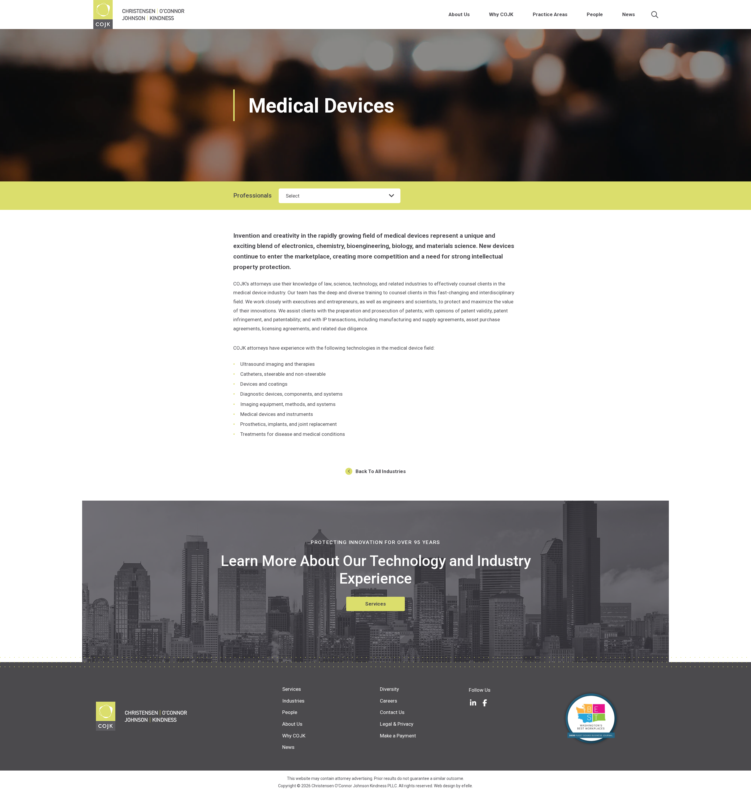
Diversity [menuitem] (389, 689)
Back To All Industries (381, 471)
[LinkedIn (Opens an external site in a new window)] (473, 702)
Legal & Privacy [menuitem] (396, 724)
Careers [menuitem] (388, 701)
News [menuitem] (628, 14)
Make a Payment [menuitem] (398, 736)
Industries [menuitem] (293, 701)
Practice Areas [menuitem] (550, 14)
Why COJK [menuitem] (501, 14)
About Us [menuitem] (459, 14)
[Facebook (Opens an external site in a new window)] (485, 702)
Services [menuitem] (291, 689)
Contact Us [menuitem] (392, 712)
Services (375, 604)
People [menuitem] (595, 14)
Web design (444, 785)
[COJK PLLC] (189, 716)
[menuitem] (473, 14)
